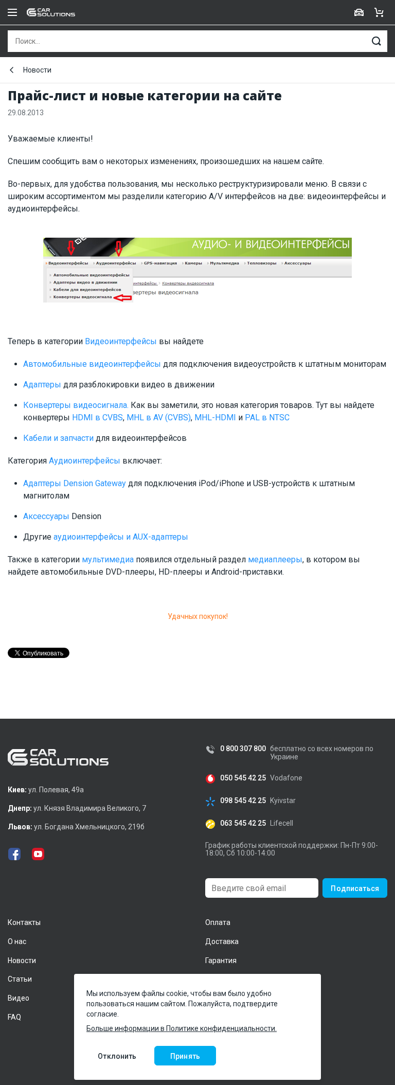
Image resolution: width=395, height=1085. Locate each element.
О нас (17, 941)
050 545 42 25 (243, 778)
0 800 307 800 (243, 749)
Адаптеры (42, 384)
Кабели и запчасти (58, 438)
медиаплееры (275, 559)
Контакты (24, 922)
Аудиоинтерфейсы (84, 461)
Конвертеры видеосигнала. (76, 405)
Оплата (217, 922)
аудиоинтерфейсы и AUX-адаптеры (120, 537)
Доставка (222, 941)
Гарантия (221, 960)
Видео (18, 998)
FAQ (14, 1017)
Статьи (20, 979)
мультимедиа (108, 559)
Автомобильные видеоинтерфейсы (92, 364)
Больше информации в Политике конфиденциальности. (181, 1028)
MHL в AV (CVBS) (159, 417)
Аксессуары (46, 516)
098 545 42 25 (243, 801)
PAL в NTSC (267, 417)
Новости (37, 70)
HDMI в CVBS (97, 417)
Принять (185, 1056)
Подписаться (355, 888)
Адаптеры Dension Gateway (74, 483)
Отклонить (117, 1056)
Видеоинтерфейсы (121, 341)
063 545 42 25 (243, 823)
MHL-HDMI (215, 417)
